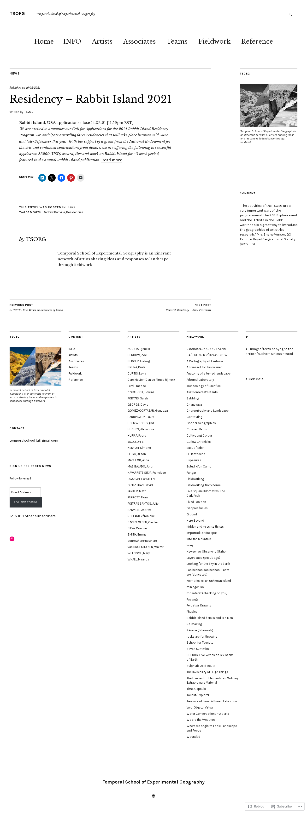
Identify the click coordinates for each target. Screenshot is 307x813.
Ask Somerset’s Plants (202, 392)
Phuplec (192, 611)
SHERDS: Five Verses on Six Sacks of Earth (36, 308)
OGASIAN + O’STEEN (141, 479)
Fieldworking (195, 479)
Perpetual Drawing (199, 605)
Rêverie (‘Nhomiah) (200, 630)
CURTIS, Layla (137, 373)
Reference (257, 41)
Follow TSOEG (25, 502)
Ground (192, 514)
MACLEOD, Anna (138, 460)
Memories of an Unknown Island (209, 580)
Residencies (74, 212)
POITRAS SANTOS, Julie (143, 503)
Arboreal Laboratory (200, 379)
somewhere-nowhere (142, 540)
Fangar (191, 472)
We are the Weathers (201, 719)
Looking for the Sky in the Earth (208, 563)
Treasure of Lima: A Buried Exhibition (212, 701)
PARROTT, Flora (138, 497)
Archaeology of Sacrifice (204, 386)
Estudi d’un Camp (199, 466)
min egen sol (196, 587)
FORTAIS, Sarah (138, 398)
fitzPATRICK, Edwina (141, 392)
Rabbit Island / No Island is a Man (210, 618)
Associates (139, 41)
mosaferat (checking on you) (207, 593)
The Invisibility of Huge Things (207, 672)
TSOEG (17, 13)
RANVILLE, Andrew (139, 510)
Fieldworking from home (204, 485)
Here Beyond (195, 520)
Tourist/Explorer (198, 695)
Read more (111, 160)
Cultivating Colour (199, 435)
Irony (190, 545)
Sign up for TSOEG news (30, 466)
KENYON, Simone (139, 448)
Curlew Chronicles (199, 442)
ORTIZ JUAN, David (140, 485)
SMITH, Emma (137, 534)
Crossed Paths (197, 429)
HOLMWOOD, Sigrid (141, 423)
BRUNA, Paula (136, 367)
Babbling (193, 398)
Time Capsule (196, 689)
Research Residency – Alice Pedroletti (188, 308)
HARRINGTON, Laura (141, 417)
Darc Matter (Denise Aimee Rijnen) (151, 379)
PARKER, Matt (137, 491)
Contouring (194, 417)
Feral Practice (137, 386)
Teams (177, 41)
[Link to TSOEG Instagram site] (12, 538)
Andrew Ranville (54, 212)
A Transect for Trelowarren (204, 367)
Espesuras (194, 460)
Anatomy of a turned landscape (208, 373)
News (15, 73)
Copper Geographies (201, 423)
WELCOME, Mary (139, 553)
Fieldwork (214, 41)
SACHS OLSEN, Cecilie (143, 522)
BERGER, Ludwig (139, 361)
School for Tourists (200, 642)
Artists (102, 41)
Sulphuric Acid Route (201, 666)
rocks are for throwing (202, 636)
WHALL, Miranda (138, 559)
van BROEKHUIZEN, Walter (145, 547)
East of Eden (195, 448)
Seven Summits (198, 649)
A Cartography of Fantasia (205, 361)
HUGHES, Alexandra (141, 429)
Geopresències (197, 508)
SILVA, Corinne (137, 528)
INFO (72, 41)
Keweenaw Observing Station (207, 551)
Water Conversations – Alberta (208, 713)
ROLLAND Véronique (141, 516)
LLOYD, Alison (137, 454)
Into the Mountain (199, 539)
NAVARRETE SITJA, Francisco (147, 472)
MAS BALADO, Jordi (140, 466)
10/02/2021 (33, 87)
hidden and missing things (205, 526)
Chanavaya (194, 404)
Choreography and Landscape (208, 410)
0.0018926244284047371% (206, 349)
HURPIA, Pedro (137, 435)
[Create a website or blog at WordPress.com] (153, 796)
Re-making (194, 624)
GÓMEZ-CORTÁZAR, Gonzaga (148, 410)
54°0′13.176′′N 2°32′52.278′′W (207, 355)
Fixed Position (196, 502)
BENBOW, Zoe (137, 355)
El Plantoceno (196, 454)
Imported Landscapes (202, 533)
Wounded (193, 736)
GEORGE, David (138, 404)
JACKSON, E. (136, 442)
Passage (192, 599)
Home (44, 41)
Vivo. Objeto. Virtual (200, 707)
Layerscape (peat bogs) (203, 557)
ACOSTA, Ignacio (139, 349)
